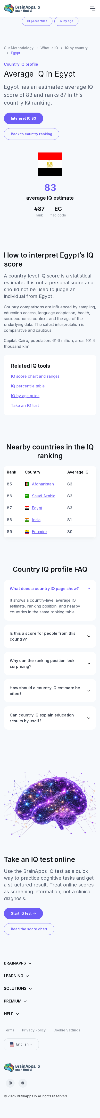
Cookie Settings (66, 1030)
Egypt (37, 507)
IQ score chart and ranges (35, 376)
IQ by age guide (25, 395)
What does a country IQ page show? (44, 588)
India (36, 519)
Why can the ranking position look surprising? (42, 663)
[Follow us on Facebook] (22, 1083)
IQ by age (66, 21)
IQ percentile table (28, 386)
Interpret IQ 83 (23, 118)
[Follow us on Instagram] (10, 1083)
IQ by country (76, 48)
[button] (50, 963)
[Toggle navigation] (92, 8)
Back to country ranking (31, 134)
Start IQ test (21, 913)
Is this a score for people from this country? (42, 636)
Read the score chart (29, 929)
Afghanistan (43, 484)
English (22, 1044)
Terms (9, 1030)
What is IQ (49, 48)
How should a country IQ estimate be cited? (45, 690)
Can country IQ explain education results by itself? (42, 718)
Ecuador (39, 531)
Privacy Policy (34, 1030)
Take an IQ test (25, 405)
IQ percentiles (37, 21)
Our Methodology (18, 48)
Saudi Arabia (43, 495)
